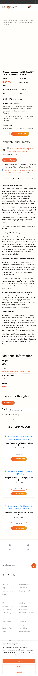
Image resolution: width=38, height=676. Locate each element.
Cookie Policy (6, 613)
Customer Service (8, 591)
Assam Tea (22, 621)
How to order (23, 609)
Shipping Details (25, 591)
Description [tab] (5, 179)
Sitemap (4, 594)
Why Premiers (24, 584)
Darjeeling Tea (7, 621)
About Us (5, 584)
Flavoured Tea (14, 371)
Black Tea (5, 371)
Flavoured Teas (12, 20)
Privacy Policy (24, 606)
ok (34, 566)
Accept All (19, 661)
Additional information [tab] (18, 179)
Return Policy (6, 609)
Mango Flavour (23, 20)
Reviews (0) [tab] (29, 179)
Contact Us (23, 588)
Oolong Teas (23, 625)
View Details (19, 454)
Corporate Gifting (8, 606)
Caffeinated (6, 379)
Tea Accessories (24, 631)
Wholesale (22, 603)
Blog (3, 588)
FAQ (3, 603)
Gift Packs (5, 631)
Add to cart (21, 134)
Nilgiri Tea (5, 625)
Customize (19, 666)
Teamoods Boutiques (26, 613)
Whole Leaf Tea (25, 371)
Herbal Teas (23, 628)
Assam (4, 386)
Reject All (19, 672)
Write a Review (8, 403)
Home (5, 20)
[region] (19, 658)
